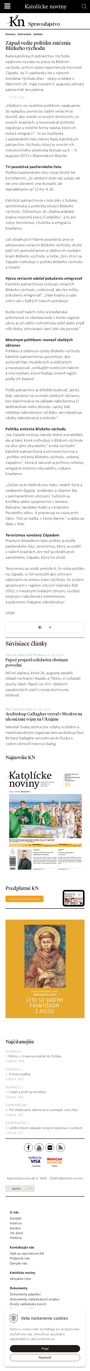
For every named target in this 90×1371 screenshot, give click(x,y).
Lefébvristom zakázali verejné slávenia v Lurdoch (46, 1128)
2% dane (16, 1233)
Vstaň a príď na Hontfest (27, 1092)
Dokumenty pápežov (25, 1294)
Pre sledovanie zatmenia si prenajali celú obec (44, 1110)
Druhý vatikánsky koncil (28, 1304)
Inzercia (16, 1223)
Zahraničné (15, 1105)
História (16, 1238)
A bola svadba (19, 1074)
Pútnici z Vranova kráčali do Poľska (35, 1056)
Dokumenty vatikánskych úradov (34, 1299)
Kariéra (15, 1228)
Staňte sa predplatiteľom (24, 899)
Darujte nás (18, 1263)
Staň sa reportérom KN (27, 1253)
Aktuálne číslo (20, 1279)
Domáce (12, 1051)
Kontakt (15, 1218)
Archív (16, 1188)
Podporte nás (20, 1258)
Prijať (45, 1348)
